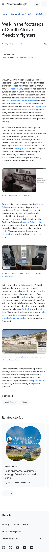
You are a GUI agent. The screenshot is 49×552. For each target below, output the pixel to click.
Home (4, 14)
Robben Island (15, 372)
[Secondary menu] (44, 4)
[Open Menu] (3, 4)
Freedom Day (16, 89)
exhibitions (23, 285)
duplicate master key (13, 318)
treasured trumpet (25, 315)
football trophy (29, 309)
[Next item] (11, 493)
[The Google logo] (6, 515)
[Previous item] (5, 493)
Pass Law (30, 213)
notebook (9, 234)
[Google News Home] (17, 4)
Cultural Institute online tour (19, 110)
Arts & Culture (10, 402)
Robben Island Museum (30, 98)
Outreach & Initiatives (36, 14)
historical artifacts (23, 145)
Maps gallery (40, 107)
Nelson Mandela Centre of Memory (22, 101)
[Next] (45, 14)
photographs (20, 148)
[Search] (37, 4)
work (23, 297)
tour (40, 145)
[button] (45, 44)
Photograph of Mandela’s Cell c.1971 (16, 195)
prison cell (25, 139)
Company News (17, 14)
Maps (24, 402)
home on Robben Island (32, 222)
